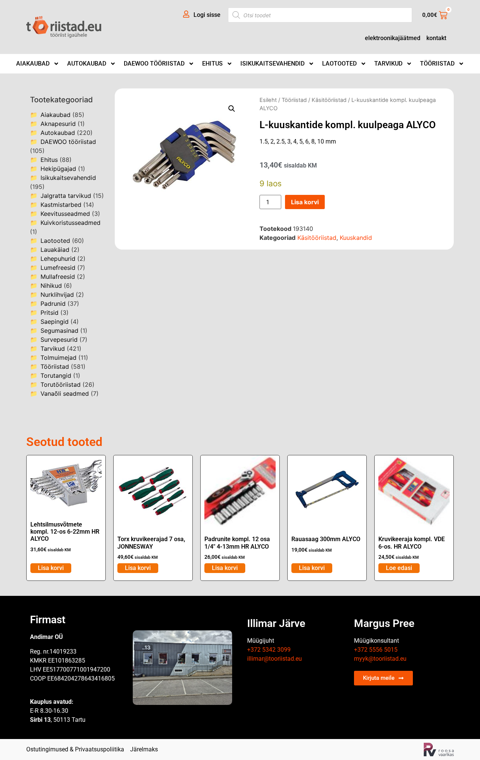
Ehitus (212, 63)
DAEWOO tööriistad (154, 63)
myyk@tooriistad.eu (380, 658)
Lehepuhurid (57, 258)
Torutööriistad (60, 384)
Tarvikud (388, 63)
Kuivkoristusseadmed (70, 222)
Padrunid (53, 303)
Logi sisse (207, 14)
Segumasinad (59, 330)
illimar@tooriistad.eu (274, 658)
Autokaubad (86, 63)
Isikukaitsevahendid (272, 63)
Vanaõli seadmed (64, 393)
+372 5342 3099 (269, 649)
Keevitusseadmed (65, 213)
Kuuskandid (356, 237)
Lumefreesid (57, 267)
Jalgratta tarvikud (65, 195)
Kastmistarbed (60, 204)
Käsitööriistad (329, 100)
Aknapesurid (58, 123)
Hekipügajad (58, 168)
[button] (231, 108)
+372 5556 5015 (376, 649)
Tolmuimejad (58, 357)
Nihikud (51, 285)
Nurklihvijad (57, 294)
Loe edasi (399, 567)
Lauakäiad (54, 249)
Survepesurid (59, 339)
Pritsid (49, 312)
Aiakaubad (33, 63)
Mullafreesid (57, 276)
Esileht (268, 100)
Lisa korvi (305, 202)
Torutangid (55, 375)
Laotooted (339, 63)
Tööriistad (437, 63)
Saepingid (54, 321)
